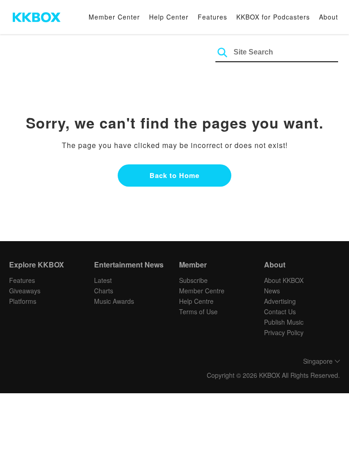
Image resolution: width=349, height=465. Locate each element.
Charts (103, 290)
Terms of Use (198, 311)
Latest (103, 280)
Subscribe (193, 280)
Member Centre (201, 290)
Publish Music (284, 321)
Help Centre (196, 301)
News (272, 290)
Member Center (114, 16)
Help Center (169, 16)
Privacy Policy (284, 332)
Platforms (22, 301)
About (328, 16)
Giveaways (24, 290)
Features (212, 16)
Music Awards (114, 301)
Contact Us (280, 311)
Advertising (280, 301)
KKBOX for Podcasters (273, 16)
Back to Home (174, 175)
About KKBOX (284, 280)
